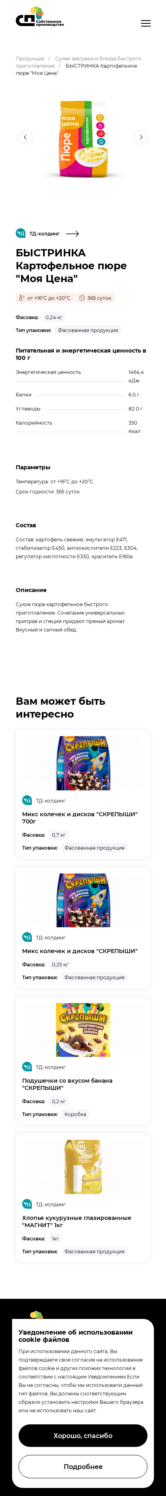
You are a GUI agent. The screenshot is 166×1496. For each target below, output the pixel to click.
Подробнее (83, 1466)
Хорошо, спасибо (83, 1435)
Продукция (30, 58)
